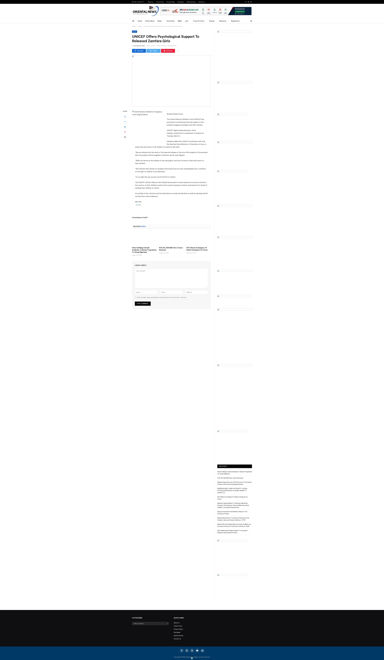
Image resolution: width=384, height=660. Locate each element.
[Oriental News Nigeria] (146, 11)
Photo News (149, 21)
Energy (211, 21)
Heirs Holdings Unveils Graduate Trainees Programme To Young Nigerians (144, 250)
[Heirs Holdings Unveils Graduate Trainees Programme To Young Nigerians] (144, 238)
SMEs (180, 21)
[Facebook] (125, 117)
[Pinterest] (125, 132)
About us (150, 2)
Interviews (171, 21)
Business (222, 21)
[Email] (125, 137)
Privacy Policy (170, 2)
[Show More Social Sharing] (178, 51)
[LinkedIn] (125, 127)
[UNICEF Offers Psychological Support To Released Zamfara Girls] (171, 81)
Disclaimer (181, 2)
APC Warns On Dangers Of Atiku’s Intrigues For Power (197, 249)
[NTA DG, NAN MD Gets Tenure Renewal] (171, 238)
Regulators (235, 21)
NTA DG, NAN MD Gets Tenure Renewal (171, 249)
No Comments (162, 45)
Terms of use (160, 2)
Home (140, 21)
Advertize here (191, 2)
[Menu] (133, 21)
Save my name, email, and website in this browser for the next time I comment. (162, 297)
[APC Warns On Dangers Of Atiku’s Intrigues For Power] (198, 238)
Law (186, 21)
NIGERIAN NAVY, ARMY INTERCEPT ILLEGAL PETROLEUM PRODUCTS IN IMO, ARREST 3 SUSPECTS (232, 491)
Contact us (201, 2)
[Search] (251, 21)
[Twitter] (125, 122)
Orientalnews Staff (139, 45)
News (160, 21)
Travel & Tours (198, 21)
